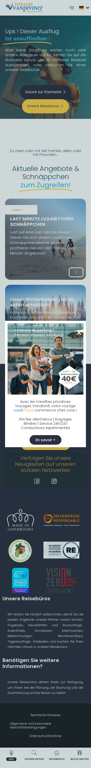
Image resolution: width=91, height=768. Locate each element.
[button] (79, 333)
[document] (45, 384)
